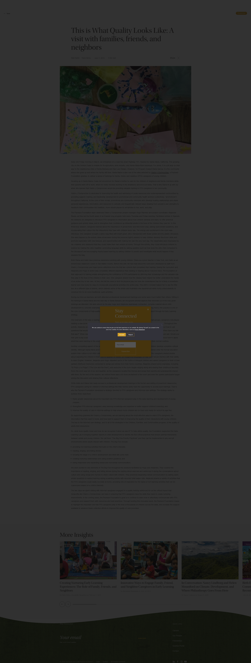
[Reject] (161, 325)
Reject (130, 335)
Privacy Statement (140, 329)
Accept (121, 335)
